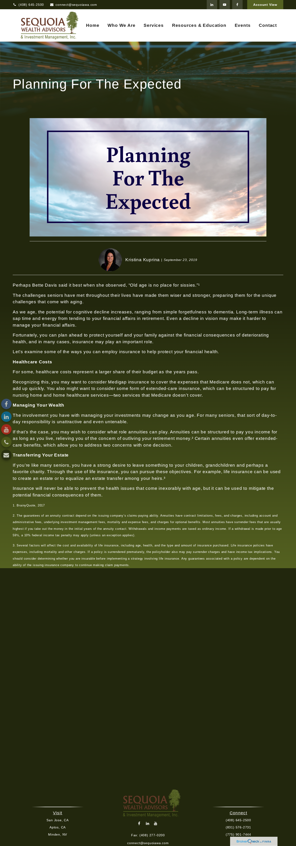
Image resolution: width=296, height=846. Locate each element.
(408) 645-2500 (31, 4)
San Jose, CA (57, 820)
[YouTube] (224, 4)
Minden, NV (57, 834)
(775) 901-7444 (238, 834)
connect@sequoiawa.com (76, 4)
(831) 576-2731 (238, 827)
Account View (265, 4)
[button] (92, 25)
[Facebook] (237, 4)
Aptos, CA (57, 827)
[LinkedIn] (212, 4)
